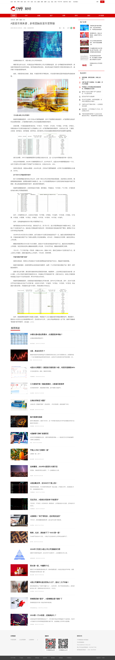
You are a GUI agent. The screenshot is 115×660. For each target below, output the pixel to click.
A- (64, 28)
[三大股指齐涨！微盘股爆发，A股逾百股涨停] (19, 388)
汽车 (28, 1)
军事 (18, 1)
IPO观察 (101, 15)
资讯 (15, 1)
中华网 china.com (17, 8)
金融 (38, 15)
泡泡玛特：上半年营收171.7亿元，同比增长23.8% (92, 109)
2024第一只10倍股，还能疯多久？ (43, 615)
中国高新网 (13, 639)
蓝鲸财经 (32, 639)
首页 (12, 1)
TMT (26, 15)
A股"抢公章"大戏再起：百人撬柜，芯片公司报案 (92, 83)
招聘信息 (37, 657)
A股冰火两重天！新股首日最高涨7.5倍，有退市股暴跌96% (52, 367)
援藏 (38, 1)
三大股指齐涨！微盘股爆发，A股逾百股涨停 (47, 384)
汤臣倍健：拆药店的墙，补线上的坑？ (91, 78)
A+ (60, 28)
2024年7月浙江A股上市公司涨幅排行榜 (45, 549)
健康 (45, 1)
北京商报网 (23, 639)
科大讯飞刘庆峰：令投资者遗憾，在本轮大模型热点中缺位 (92, 100)
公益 (49, 1)
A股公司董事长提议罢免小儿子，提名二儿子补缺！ (49, 582)
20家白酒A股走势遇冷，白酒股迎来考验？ (46, 334)
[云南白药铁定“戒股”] (19, 404)
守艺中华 (60, 1)
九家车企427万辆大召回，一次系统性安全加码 (92, 105)
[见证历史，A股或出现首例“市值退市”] (19, 504)
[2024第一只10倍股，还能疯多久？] (19, 619)
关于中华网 (13, 657)
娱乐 (25, 1)
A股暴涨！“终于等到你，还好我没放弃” (45, 516)
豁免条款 (53, 657)
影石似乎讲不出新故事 (88, 96)
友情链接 (61, 657)
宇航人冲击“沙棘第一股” (39, 450)
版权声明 (45, 657)
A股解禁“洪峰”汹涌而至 (39, 434)
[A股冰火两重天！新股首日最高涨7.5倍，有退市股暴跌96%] (19, 373)
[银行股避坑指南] (19, 421)
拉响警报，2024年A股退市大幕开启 (44, 467)
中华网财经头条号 (50, 650)
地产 (51, 15)
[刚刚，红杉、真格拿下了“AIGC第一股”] (19, 537)
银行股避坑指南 (36, 417)
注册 (97, 1)
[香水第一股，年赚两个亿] (19, 570)
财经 (22, 1)
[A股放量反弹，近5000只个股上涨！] (19, 487)
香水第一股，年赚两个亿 (39, 566)
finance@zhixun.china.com (83, 644)
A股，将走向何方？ (37, 351)
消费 (63, 15)
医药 (76, 15)
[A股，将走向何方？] (19, 355)
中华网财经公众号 (63, 650)
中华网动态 (69, 657)
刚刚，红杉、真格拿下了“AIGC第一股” (45, 533)
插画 (42, 1)
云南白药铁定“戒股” (38, 400)
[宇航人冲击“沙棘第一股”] (19, 455)
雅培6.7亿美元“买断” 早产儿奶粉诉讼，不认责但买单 (91, 92)
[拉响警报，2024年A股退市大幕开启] (19, 471)
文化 (35, 1)
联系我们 (29, 657)
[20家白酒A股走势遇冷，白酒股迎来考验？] (19, 338)
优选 (52, 1)
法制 (55, 1)
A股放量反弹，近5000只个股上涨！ (44, 483)
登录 (102, 1)
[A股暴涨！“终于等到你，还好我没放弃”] (19, 520)
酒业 (88, 15)
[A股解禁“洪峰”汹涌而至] (19, 438)
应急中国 (65, 1)
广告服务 (21, 657)
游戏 (32, 1)
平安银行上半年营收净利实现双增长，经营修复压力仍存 (91, 87)
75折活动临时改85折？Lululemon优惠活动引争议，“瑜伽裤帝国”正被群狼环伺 (92, 114)
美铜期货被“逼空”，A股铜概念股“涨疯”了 (46, 599)
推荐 (13, 15)
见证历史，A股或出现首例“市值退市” (44, 500)
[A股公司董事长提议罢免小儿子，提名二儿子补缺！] (19, 586)
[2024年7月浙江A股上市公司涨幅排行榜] (19, 555)
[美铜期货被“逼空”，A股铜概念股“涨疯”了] (19, 603)
